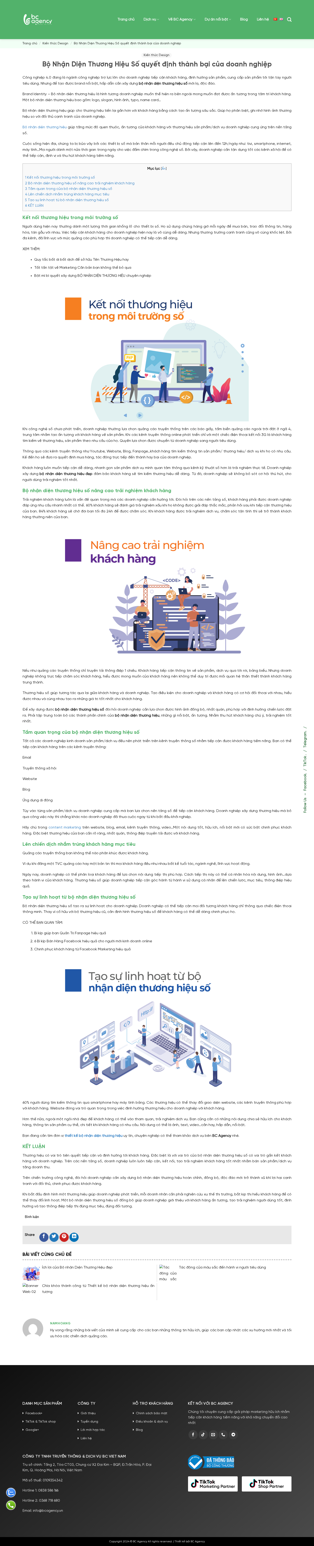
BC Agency (198, 1541)
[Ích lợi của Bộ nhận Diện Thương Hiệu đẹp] (31, 1273)
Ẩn (164, 168)
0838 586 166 (48, 1490)
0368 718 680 (49, 1501)
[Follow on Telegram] (233, 1434)
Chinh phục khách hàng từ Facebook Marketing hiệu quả (82, 949)
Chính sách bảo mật (151, 1413)
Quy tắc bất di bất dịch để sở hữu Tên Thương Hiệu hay (81, 260)
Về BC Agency (180, 19)
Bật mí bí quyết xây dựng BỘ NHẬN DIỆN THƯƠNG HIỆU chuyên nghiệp (92, 276)
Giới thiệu (88, 1413)
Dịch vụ (150, 19)
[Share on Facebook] (44, 1237)
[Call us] (223, 1434)
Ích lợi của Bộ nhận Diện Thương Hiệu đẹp (77, 1267)
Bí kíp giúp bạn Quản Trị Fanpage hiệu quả (70, 933)
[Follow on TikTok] (203, 1434)
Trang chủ (125, 19)
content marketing (65, 827)
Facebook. (305, 782)
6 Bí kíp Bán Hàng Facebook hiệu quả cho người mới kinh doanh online (93, 941)
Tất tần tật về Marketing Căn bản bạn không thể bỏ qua (82, 268)
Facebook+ (34, 1413)
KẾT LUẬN (34, 206)
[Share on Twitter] (54, 1237)
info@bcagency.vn (48, 1511)
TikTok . (305, 760)
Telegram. (305, 739)
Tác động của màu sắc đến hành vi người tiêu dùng (222, 1267)
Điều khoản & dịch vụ (152, 1421)
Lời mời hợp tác (93, 1430)
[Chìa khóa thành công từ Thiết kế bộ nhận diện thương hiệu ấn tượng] (31, 1291)
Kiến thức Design (55, 43)
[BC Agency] (38, 19)
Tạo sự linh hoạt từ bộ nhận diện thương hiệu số (67, 200)
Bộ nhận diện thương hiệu (45, 127)
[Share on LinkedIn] (74, 1237)
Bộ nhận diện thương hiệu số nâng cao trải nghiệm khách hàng (79, 183)
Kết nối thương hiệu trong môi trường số (60, 178)
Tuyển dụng (89, 1421)
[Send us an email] (213, 1434)
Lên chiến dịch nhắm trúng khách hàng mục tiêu (67, 194)
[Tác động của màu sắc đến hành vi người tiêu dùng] (168, 1273)
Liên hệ (263, 19)
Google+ (32, 1430)
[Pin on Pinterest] (64, 1237)
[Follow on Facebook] (193, 1434)
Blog (244, 19)
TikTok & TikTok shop (41, 1421)
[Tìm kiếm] (289, 19)
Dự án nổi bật (216, 19)
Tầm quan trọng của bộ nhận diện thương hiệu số (68, 189)
